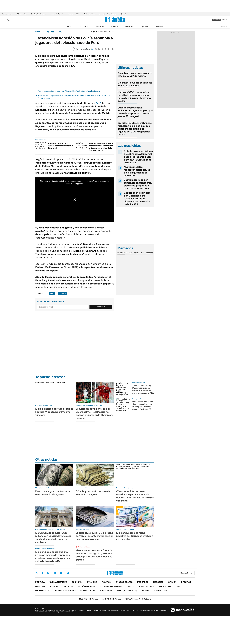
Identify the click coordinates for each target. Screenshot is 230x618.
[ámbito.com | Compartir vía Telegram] (108, 49)
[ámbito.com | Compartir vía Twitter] (102, 49)
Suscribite (101, 307)
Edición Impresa (86, 586)
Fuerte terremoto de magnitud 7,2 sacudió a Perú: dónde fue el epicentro (69, 91)
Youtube (61, 573)
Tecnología (165, 586)
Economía (84, 26)
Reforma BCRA (89, 14)
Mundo (54, 586)
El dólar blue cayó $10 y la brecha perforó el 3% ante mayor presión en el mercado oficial (94, 536)
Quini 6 (123, 14)
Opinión (144, 26)
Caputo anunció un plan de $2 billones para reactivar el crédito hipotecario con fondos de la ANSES (137, 198)
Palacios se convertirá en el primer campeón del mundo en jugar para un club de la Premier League (101, 147)
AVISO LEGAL (106, 590)
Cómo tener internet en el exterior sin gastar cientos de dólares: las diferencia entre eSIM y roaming (135, 496)
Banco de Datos (124, 582)
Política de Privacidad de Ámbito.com (75, 590)
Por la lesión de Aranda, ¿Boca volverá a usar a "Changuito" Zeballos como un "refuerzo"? (142, 405)
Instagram (48, 573)
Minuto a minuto (84, 547)
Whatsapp (68, 573)
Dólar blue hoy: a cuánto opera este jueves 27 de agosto (135, 75)
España (63, 293)
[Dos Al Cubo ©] (183, 610)
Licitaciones (160, 590)
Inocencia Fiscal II (57, 14)
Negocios (129, 26)
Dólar (69, 26)
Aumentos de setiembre (107, 14)
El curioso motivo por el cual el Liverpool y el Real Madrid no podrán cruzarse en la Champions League (94, 413)
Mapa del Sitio (42, 590)
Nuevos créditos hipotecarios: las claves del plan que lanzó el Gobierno (137, 171)
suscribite (216, 20)
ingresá (224, 20)
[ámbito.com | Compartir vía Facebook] (99, 49)
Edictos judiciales (127, 590)
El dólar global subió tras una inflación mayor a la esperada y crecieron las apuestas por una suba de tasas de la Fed (52, 556)
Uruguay (159, 26)
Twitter (36, 573)
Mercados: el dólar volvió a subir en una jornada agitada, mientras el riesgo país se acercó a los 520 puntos (94, 555)
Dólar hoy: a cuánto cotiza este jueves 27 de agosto (135, 84)
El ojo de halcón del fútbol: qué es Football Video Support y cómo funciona (54, 412)
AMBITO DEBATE (137, 599)
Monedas (121, 253)
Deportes (50, 32)
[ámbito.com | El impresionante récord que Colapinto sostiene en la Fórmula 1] (40, 145)
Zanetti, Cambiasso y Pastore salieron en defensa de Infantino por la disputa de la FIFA (143, 389)
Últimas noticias (58, 582)
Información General (111, 586)
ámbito (38, 32)
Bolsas (129, 253)
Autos (131, 586)
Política (114, 26)
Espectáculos (146, 586)
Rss (178, 586)
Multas (146, 590)
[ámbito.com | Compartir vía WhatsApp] (96, 49)
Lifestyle (186, 582)
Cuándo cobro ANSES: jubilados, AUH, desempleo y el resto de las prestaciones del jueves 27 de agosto (135, 112)
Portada (40, 582)
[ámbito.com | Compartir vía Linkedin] (105, 49)
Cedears (149, 253)
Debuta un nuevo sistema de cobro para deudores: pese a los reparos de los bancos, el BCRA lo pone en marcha (138, 156)
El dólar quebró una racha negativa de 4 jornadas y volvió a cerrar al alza (134, 536)
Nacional (40, 586)
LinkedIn (55, 573)
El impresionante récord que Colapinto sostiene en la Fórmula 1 (60, 145)
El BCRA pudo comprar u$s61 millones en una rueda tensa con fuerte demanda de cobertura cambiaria (53, 537)
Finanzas (100, 26)
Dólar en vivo (21, 14)
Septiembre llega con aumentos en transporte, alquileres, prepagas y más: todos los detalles (138, 184)
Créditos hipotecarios (38, 14)
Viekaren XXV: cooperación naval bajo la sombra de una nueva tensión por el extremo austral (134, 96)
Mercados (142, 582)
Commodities (139, 253)
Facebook (42, 573)
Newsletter (224, 26)
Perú (60, 32)
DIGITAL (88, 599)
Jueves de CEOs (73, 14)
